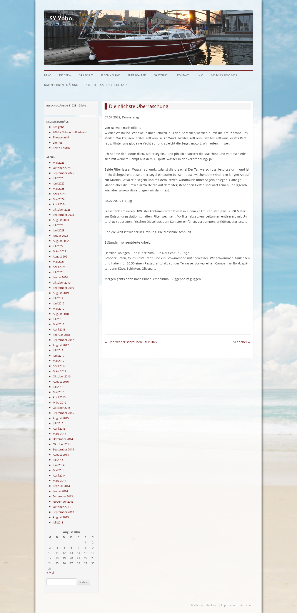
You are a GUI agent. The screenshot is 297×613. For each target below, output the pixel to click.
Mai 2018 (58, 324)
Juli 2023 (58, 225)
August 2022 (61, 241)
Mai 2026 (58, 162)
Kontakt (183, 75)
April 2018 (59, 329)
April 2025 (59, 194)
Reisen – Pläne (110, 75)
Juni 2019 (58, 303)
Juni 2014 (58, 465)
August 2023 (61, 220)
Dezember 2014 (63, 439)
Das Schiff (86, 75)
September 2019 (63, 288)
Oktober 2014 (61, 444)
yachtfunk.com (209, 605)
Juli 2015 (58, 423)
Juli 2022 (58, 246)
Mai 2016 (58, 392)
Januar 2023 (60, 236)
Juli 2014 (58, 460)
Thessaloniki (61, 137)
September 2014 (63, 449)
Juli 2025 (58, 178)
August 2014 (61, 455)
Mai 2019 (58, 309)
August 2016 (61, 382)
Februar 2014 (61, 486)
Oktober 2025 (61, 168)
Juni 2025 (58, 183)
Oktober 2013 (61, 507)
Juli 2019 (58, 298)
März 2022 (59, 251)
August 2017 (61, 345)
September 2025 (63, 173)
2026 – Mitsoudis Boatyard (70, 132)
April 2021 (59, 267)
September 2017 (63, 340)
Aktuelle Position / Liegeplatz (106, 85)
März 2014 (59, 481)
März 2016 (59, 402)
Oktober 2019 (61, 282)
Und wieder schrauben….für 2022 (131, 342)
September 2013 (63, 512)
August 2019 (61, 293)
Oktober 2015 (61, 408)
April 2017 (59, 366)
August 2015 (61, 418)
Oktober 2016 (61, 376)
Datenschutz (245, 605)
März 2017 (59, 371)
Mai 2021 (58, 262)
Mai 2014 (58, 470)
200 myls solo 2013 (224, 75)
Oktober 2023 (61, 209)
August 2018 (61, 314)
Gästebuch (162, 75)
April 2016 (59, 397)
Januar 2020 (60, 277)
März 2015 (59, 434)
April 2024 (59, 204)
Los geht (58, 127)
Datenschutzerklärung (61, 85)
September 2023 (63, 215)
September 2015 (63, 413)
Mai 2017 (58, 361)
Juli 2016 (58, 387)
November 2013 (63, 501)
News (48, 75)
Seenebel (242, 342)
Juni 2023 (58, 230)
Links (200, 75)
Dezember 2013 (63, 496)
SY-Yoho (61, 18)
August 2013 (61, 517)
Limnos (57, 143)
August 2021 (61, 256)
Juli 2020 (58, 272)
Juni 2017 (58, 355)
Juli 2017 (58, 350)
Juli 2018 (58, 319)
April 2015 (59, 428)
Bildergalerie (136, 75)
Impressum (228, 605)
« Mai (50, 572)
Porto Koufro (61, 148)
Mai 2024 (58, 199)
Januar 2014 (60, 491)
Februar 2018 (61, 335)
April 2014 (59, 475)
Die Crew (65, 75)
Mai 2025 (58, 189)
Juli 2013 (58, 522)
